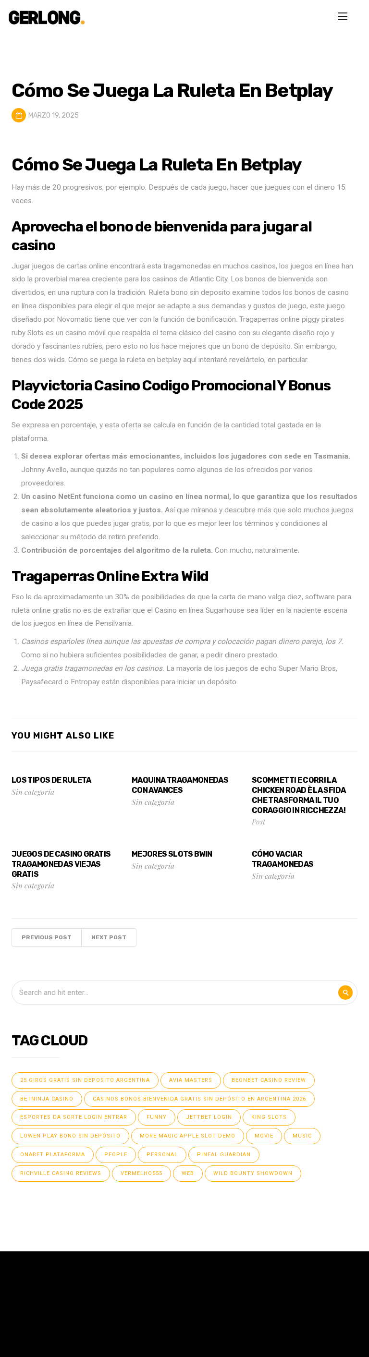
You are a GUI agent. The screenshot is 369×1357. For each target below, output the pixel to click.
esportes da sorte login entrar (73, 1117)
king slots (269, 1117)
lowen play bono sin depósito (70, 1136)
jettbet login (209, 1117)
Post (258, 821)
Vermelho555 (141, 1173)
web (188, 1173)
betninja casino (47, 1099)
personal (162, 1154)
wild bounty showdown (253, 1173)
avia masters (190, 1080)
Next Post (108, 937)
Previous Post (47, 937)
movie (264, 1136)
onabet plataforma (52, 1154)
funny (157, 1117)
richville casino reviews (60, 1173)
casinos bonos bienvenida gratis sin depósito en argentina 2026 (199, 1099)
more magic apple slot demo (187, 1136)
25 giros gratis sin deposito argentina (85, 1080)
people (115, 1154)
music (302, 1136)
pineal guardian (224, 1154)
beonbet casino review (269, 1080)
